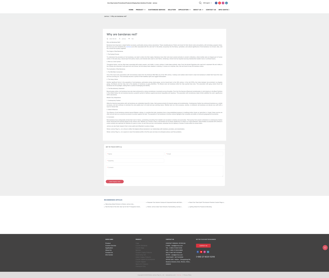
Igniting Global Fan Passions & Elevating (200, 206)
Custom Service (110, 245)
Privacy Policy (187, 275)
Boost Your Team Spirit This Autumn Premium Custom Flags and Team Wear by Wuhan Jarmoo (207, 202)
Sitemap (179, 275)
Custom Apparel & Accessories (145, 259)
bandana (128, 46)
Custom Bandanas (141, 245)
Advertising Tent (141, 255)
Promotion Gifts (141, 266)
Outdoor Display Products (144, 252)
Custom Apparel (141, 262)
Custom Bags (140, 248)
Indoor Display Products (143, 257)
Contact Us (109, 252)
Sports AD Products (142, 264)
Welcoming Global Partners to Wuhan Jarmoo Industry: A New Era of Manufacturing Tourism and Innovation (120, 204)
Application (109, 248)
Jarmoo (106, 16)
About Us (108, 250)
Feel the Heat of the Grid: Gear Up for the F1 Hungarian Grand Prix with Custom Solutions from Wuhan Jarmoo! (123, 206)
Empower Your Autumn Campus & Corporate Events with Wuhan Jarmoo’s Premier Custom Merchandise (165, 202)
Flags (137, 243)
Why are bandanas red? (119, 16)
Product (108, 243)
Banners (138, 250)
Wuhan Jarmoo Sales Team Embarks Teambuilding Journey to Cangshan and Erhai (165, 206)
